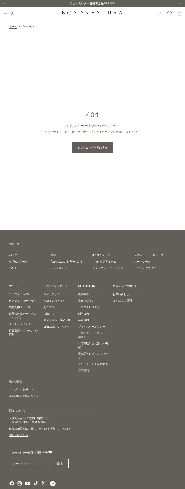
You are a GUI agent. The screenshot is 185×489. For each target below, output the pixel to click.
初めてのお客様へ (54, 300)
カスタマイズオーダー (22, 300)
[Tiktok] (35, 483)
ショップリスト (53, 294)
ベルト (13, 267)
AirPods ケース (18, 261)
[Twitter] (43, 483)
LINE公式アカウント (56, 326)
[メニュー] (5, 14)
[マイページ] (160, 13)
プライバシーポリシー (91, 326)
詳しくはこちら (18, 435)
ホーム (13, 26)
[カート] (180, 13)
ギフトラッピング (20, 324)
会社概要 (83, 294)
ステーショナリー (145, 267)
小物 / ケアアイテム (104, 261)
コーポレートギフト (21, 389)
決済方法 (49, 313)
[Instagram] (19, 483)
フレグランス (59, 267)
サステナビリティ (89, 307)
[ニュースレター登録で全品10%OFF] (92, 3)
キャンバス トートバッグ (107, 267)
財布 (53, 255)
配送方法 (49, 307)
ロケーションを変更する (93, 364)
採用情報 (83, 370)
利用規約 (83, 313)
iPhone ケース (101, 255)
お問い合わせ (121, 294)
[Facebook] (11, 483)
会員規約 (83, 320)
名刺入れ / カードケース (148, 255)
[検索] (12, 13)
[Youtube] (27, 483)
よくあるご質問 (122, 300)
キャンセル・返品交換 (57, 320)
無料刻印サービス (20, 307)
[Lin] (52, 483)
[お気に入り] (170, 13)
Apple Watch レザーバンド (67, 261)
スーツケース (142, 261)
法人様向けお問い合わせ (24, 396)
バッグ (13, 255)
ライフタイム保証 (20, 294)
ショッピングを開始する (92, 147)
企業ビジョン (86, 300)
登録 (59, 463)
